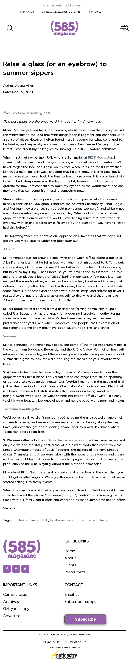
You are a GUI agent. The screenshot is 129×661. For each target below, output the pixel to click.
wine (70, 520)
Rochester (21, 520)
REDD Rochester (100, 157)
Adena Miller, (24, 85)
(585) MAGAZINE (75, 634)
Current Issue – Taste (92, 520)
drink (44, 520)
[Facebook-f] (7, 569)
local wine (57, 520)
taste (35, 520)
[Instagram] (16, 569)
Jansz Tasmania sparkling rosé (71, 440)
